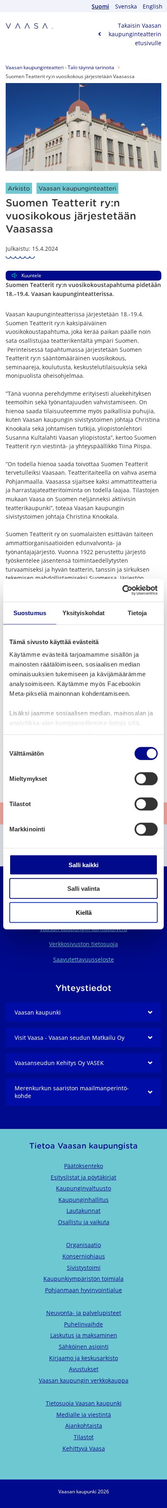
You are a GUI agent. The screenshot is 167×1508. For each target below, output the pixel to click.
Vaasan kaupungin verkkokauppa (83, 1380)
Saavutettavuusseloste (83, 959)
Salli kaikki (83, 864)
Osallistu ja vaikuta (83, 1222)
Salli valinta (83, 888)
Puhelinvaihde (83, 1324)
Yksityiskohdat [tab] (83, 612)
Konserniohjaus (83, 1256)
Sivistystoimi (84, 1267)
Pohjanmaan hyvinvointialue (83, 1290)
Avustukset (83, 1369)
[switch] (146, 778)
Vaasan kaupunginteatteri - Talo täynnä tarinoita (60, 67)
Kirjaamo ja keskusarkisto (83, 1358)
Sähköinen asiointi (84, 1346)
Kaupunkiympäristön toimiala (83, 1278)
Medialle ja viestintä (83, 1414)
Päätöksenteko (83, 1166)
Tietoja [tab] (137, 612)
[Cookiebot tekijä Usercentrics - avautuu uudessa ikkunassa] (122, 590)
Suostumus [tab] (29, 612)
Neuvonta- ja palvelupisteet (83, 1313)
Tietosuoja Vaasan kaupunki (84, 1403)
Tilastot (84, 1437)
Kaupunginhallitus (83, 1199)
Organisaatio (83, 1245)
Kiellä (84, 912)
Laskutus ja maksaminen (83, 1335)
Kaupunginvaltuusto (83, 1188)
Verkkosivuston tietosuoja (83, 944)
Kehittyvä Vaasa (83, 1448)
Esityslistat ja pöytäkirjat (83, 1177)
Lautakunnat (83, 1210)
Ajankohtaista (83, 1425)
